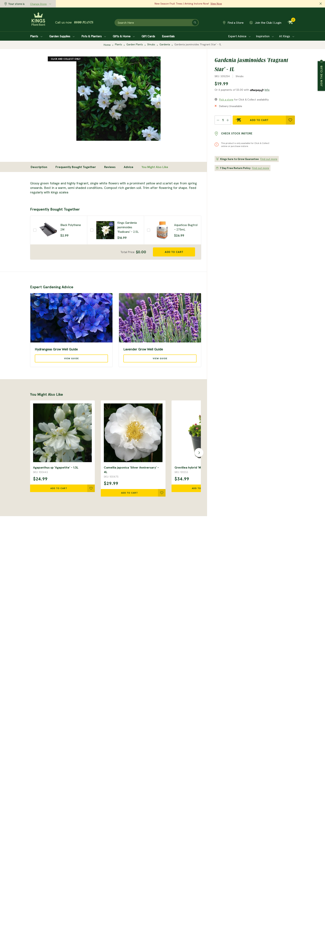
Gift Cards (148, 36)
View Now (216, 3)
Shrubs (151, 44)
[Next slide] (197, 452)
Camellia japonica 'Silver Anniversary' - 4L (131, 470)
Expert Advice (237, 36)
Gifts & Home (122, 36)
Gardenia (164, 44)
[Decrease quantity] (218, 120)
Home (107, 44)
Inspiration (263, 36)
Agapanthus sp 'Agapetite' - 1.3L (55, 467)
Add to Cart (259, 120)
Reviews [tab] (109, 167)
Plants (34, 36)
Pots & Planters (92, 36)
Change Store (38, 4)
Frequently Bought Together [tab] (75, 167)
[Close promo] (321, 4)
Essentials (168, 36)
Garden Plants (134, 44)
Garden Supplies (60, 36)
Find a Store (235, 22)
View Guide (71, 358)
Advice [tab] (128, 167)
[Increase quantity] (228, 120)
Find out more (268, 159)
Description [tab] (39, 167)
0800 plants (83, 22)
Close (321, 61)
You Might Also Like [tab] (155, 167)
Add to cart (174, 252)
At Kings (285, 36)
